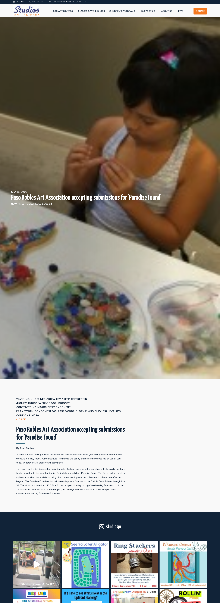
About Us (166, 11)
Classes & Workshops (91, 11)
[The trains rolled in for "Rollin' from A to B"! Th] (37, 564)
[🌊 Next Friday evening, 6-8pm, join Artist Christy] (183, 564)
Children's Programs (122, 11)
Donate (200, 11)
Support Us (148, 11)
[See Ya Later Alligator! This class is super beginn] (85, 564)
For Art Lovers (62, 11)
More (189, 11)
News (180, 11)
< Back (21, 419)
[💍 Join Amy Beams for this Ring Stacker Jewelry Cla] (134, 564)
